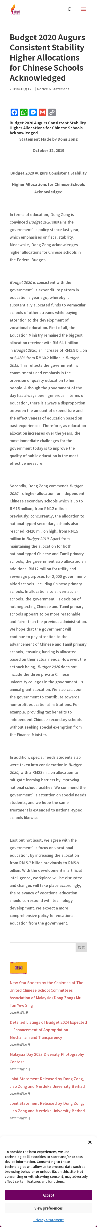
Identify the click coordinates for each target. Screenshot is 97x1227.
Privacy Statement (48, 1219)
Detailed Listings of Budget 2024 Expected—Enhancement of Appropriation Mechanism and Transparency (48, 1029)
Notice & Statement (53, 88)
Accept (48, 1195)
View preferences (48, 1208)
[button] (90, 1142)
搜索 (81, 947)
